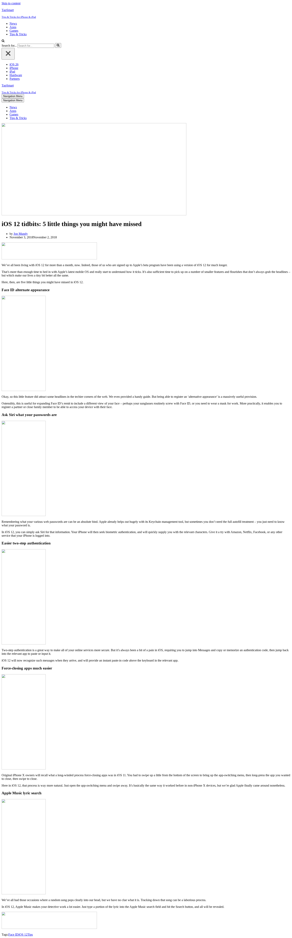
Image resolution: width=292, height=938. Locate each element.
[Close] (8, 54)
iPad (12, 71)
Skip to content (11, 3)
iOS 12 (22, 934)
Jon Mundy (21, 233)
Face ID (13, 934)
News (13, 23)
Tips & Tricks (18, 34)
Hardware (16, 75)
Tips (30, 934)
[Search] (3, 41)
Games (14, 30)
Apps (13, 27)
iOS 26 (14, 64)
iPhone (14, 68)
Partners (15, 78)
